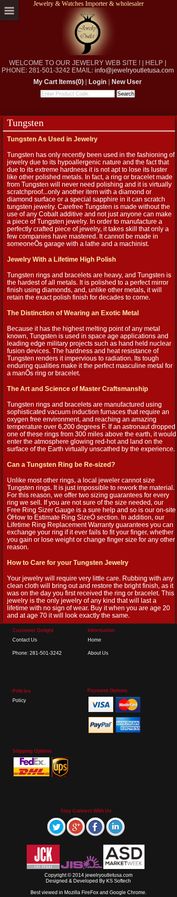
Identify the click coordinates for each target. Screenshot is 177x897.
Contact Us (24, 640)
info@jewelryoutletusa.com (134, 70)
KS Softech (118, 881)
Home (94, 640)
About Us (98, 653)
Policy (19, 700)
